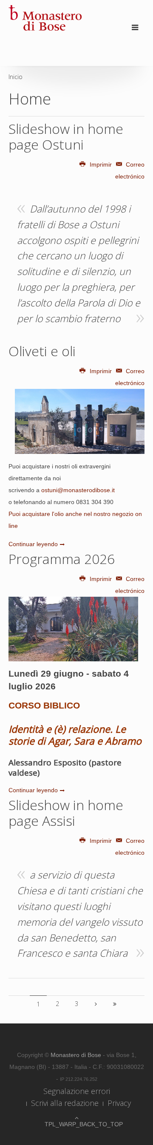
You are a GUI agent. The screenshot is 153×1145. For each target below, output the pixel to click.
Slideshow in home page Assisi (65, 813)
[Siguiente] (95, 1003)
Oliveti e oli (42, 351)
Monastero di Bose (77, 1054)
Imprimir (100, 164)
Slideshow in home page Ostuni (65, 136)
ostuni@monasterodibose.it (78, 490)
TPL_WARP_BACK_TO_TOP (76, 1124)
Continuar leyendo (33, 544)
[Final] (114, 1003)
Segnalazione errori (76, 1091)
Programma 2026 (61, 559)
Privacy (119, 1103)
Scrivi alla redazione (65, 1103)
